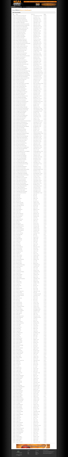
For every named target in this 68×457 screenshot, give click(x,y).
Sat (12, 7)
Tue (16, 7)
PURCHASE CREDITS (43, 1)
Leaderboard (36, 452)
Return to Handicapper (25, 10)
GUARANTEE (37, 1)
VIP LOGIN (51, 1)
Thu (18, 7)
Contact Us (19, 455)
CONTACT (48, 1)
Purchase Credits (37, 453)
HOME (28, 1)
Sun (13, 7)
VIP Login (36, 454)
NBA (28, 453)
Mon (14, 7)
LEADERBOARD (32, 1)
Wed (17, 7)
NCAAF (28, 452)
